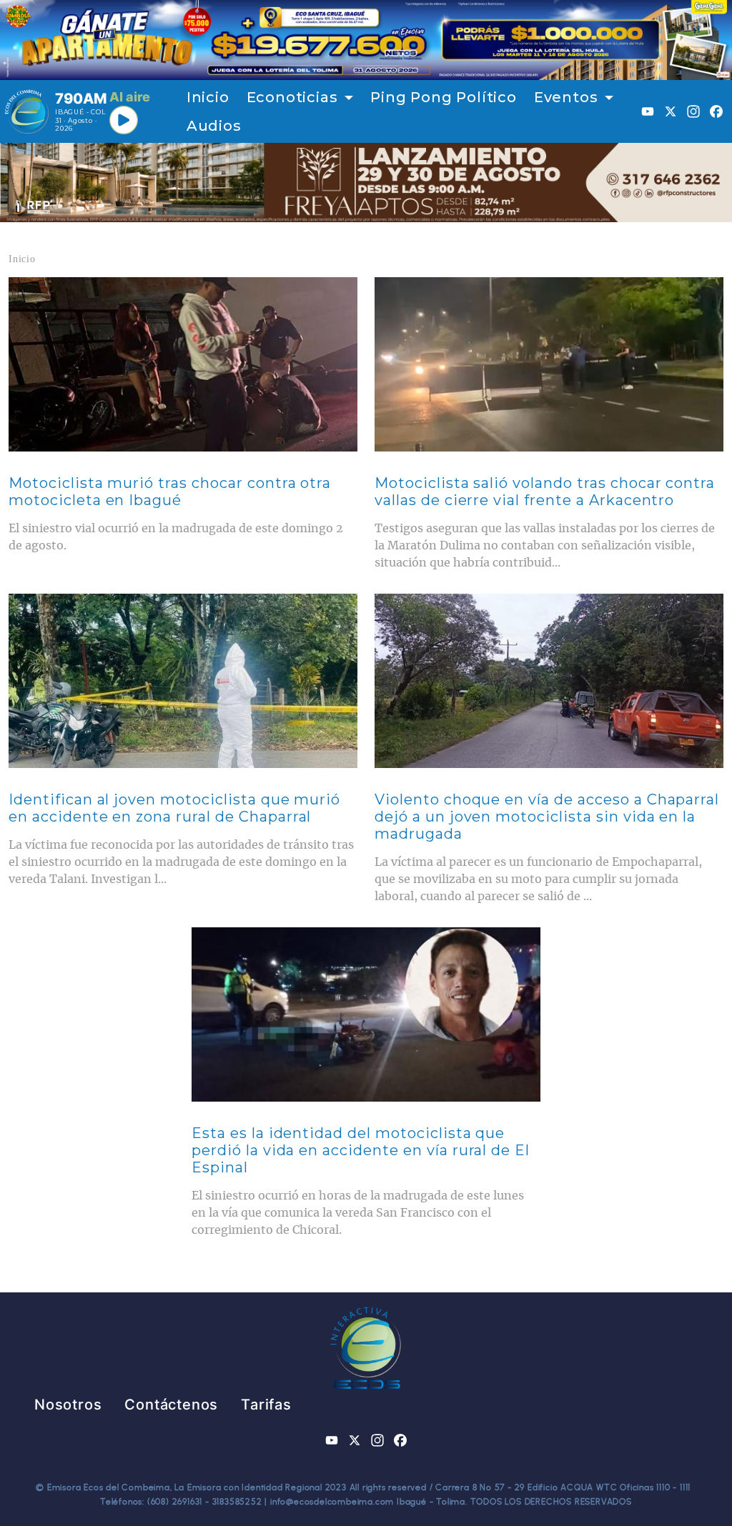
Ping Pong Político (443, 97)
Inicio (208, 97)
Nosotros (68, 1404)
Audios (214, 125)
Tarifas (266, 1404)
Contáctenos (171, 1404)
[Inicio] (26, 111)
